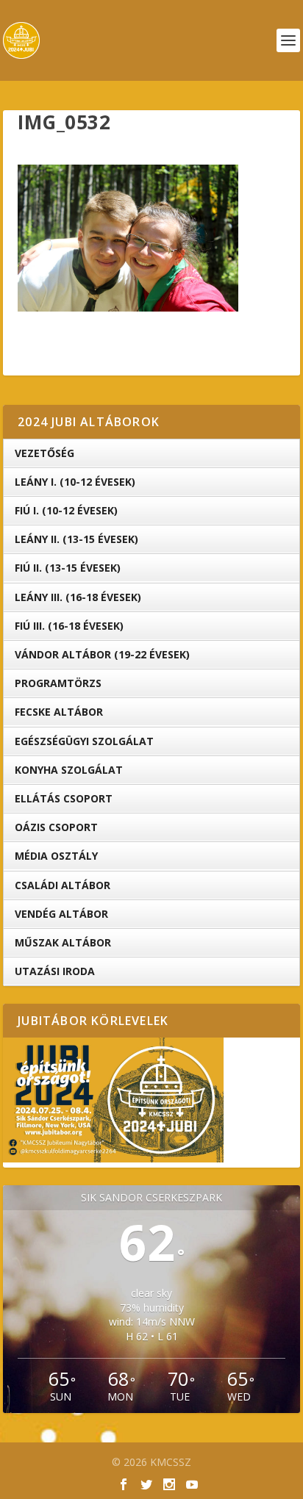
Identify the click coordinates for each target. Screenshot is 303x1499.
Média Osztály (56, 856)
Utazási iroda (55, 971)
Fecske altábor (59, 712)
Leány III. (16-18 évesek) (78, 597)
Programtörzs (58, 683)
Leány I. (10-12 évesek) (75, 482)
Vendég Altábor (61, 914)
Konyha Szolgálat (69, 770)
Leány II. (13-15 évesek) (76, 539)
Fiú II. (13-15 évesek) (68, 568)
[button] (128, 238)
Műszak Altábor (63, 942)
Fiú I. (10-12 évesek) (66, 510)
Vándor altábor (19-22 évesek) (102, 654)
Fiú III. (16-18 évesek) (69, 626)
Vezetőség (44, 453)
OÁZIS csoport (56, 827)
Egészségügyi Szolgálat (84, 741)
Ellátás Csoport (64, 798)
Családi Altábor (62, 885)
